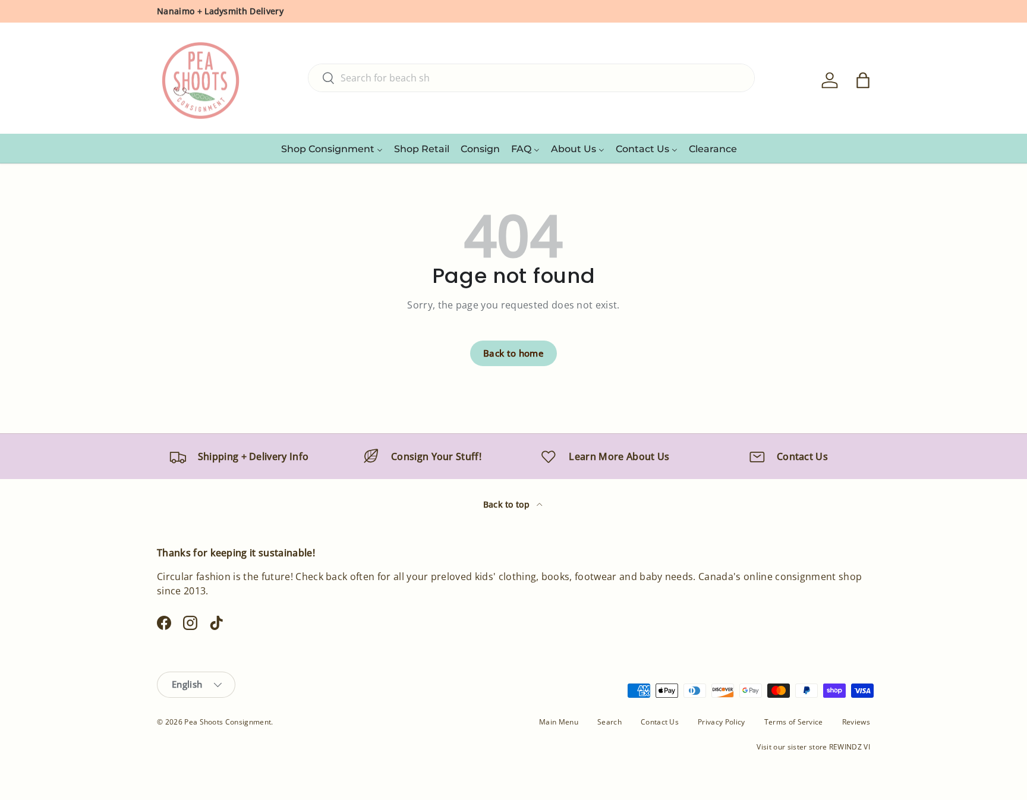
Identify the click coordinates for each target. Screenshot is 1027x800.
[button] (863, 80)
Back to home (513, 353)
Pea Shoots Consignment (227, 722)
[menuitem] (332, 148)
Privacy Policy (721, 722)
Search (609, 722)
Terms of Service (793, 722)
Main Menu (558, 722)
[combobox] (531, 78)
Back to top (508, 504)
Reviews (856, 722)
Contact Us (660, 722)
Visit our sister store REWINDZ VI (813, 747)
